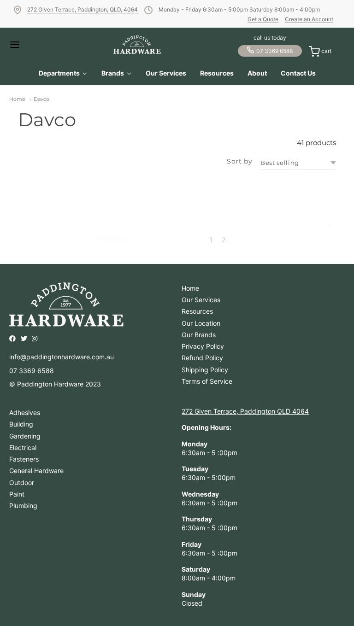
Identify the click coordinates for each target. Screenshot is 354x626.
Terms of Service (207, 381)
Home (17, 99)
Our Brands (199, 335)
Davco (41, 99)
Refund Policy (202, 358)
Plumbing (23, 505)
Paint (16, 494)
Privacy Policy (203, 346)
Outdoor (21, 482)
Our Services (201, 300)
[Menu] (22, 44)
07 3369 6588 (274, 50)
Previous (111, 238)
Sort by (239, 161)
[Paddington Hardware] (137, 44)
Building (21, 424)
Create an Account (309, 19)
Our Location (201, 323)
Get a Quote (263, 19)
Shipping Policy (205, 370)
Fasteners (24, 459)
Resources (197, 311)
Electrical (22, 447)
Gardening (25, 436)
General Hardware (36, 470)
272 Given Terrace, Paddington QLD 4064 (245, 411)
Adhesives (24, 412)
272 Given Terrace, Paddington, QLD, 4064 (82, 9)
